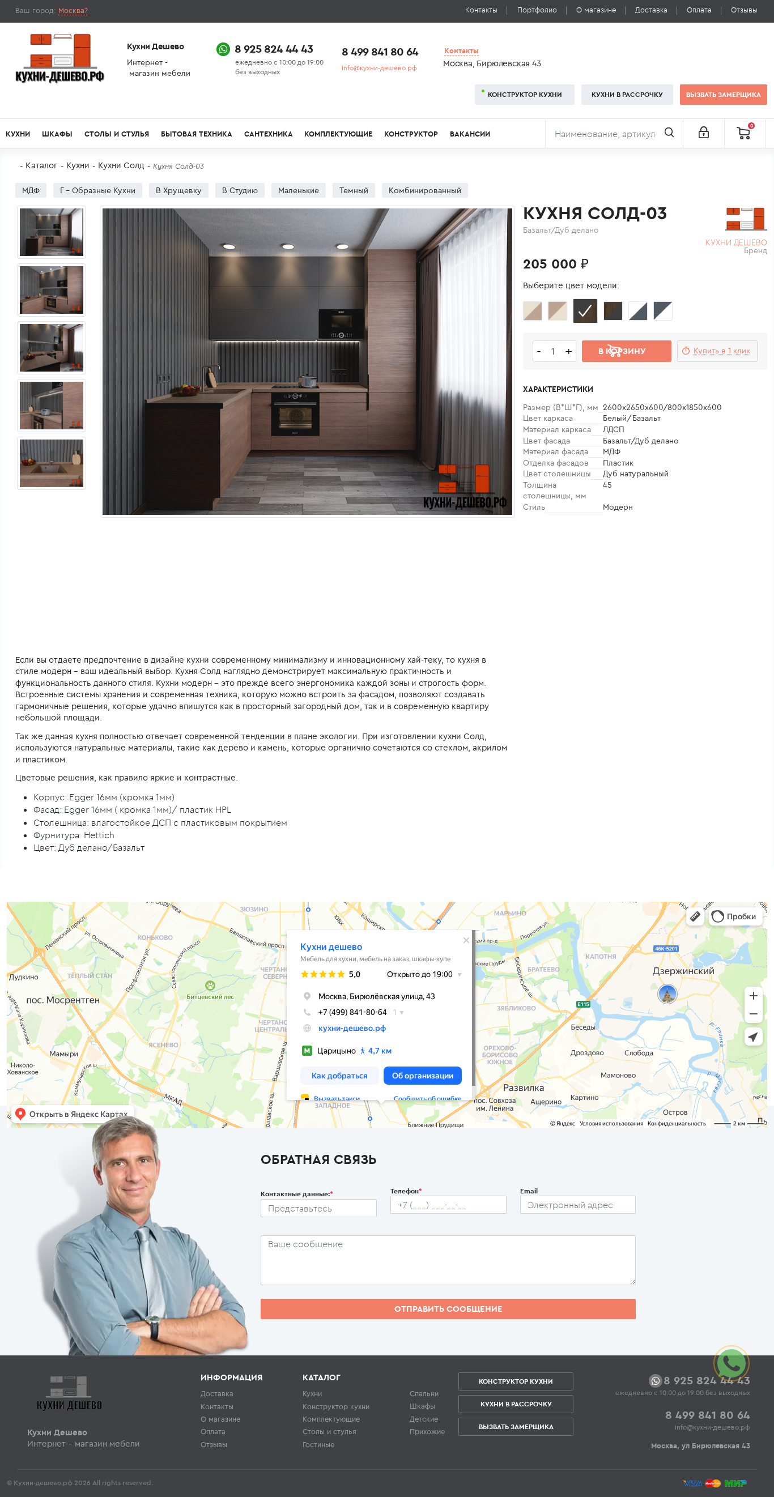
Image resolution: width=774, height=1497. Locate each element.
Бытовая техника (196, 134)
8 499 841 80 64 (380, 51)
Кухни (18, 134)
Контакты (481, 10)
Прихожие (427, 1431)
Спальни (424, 1393)
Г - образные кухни (97, 190)
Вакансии (470, 134)
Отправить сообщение (448, 1308)
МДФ (31, 190)
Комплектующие (338, 134)
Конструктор (411, 134)
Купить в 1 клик (722, 351)
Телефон (406, 1191)
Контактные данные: (297, 1193)
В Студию (240, 190)
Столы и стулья (116, 134)
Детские (424, 1418)
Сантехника (268, 134)
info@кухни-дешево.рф (379, 67)
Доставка (651, 10)
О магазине (596, 10)
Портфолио (537, 10)
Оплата (699, 10)
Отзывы (744, 10)
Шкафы (57, 134)
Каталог (41, 165)
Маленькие (298, 190)
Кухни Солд (121, 165)
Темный (353, 190)
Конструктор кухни (525, 94)
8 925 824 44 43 (274, 48)
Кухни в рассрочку (627, 94)
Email (529, 1191)
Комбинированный (425, 190)
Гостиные (318, 1444)
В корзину (622, 351)
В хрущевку (179, 190)
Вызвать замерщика (723, 94)
